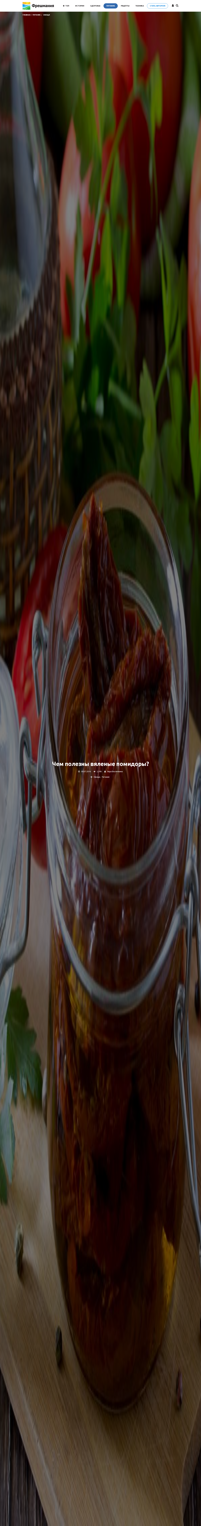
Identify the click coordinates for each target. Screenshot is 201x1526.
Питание (106, 777)
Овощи (97, 777)
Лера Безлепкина (115, 771)
